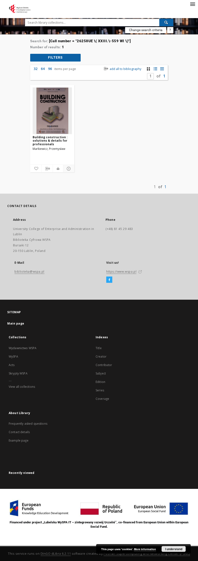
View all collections (22, 387)
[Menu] (192, 4)
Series (100, 390)
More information (145, 549)
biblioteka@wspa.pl (29, 272)
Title (99, 348)
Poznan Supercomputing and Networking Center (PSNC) (147, 554)
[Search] (166, 22)
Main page (15, 323)
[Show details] (68, 169)
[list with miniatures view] (155, 68)
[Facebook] (109, 280)
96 (50, 68)
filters (55, 57)
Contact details (19, 432)
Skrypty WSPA (18, 373)
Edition (100, 382)
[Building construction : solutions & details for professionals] (52, 111)
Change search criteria (146, 30)
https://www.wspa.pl (121, 272)
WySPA (13, 356)
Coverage (102, 399)
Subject (101, 373)
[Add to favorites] (35, 169)
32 (35, 68)
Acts (12, 365)
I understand (173, 549)
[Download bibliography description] (47, 169)
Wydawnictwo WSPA (22, 348)
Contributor (104, 365)
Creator (101, 356)
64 (43, 68)
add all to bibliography (125, 69)
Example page (18, 440)
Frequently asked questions (28, 424)
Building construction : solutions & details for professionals (50, 140)
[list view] (162, 68)
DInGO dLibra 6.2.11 (56, 554)
